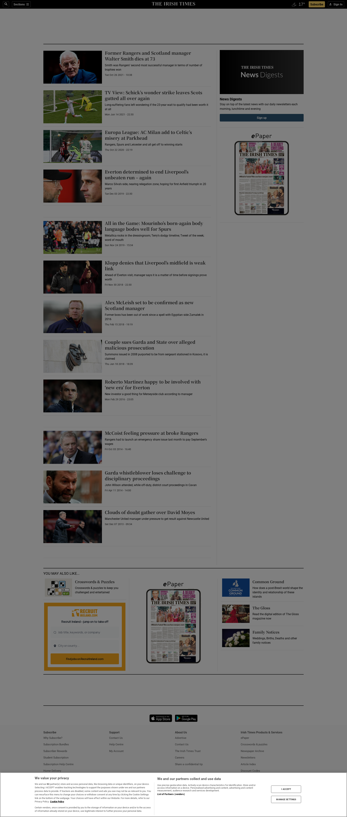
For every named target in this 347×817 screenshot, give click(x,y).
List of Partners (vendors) (171, 794)
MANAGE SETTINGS (286, 799)
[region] (173, 794)
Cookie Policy (57, 801)
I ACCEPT (286, 789)
